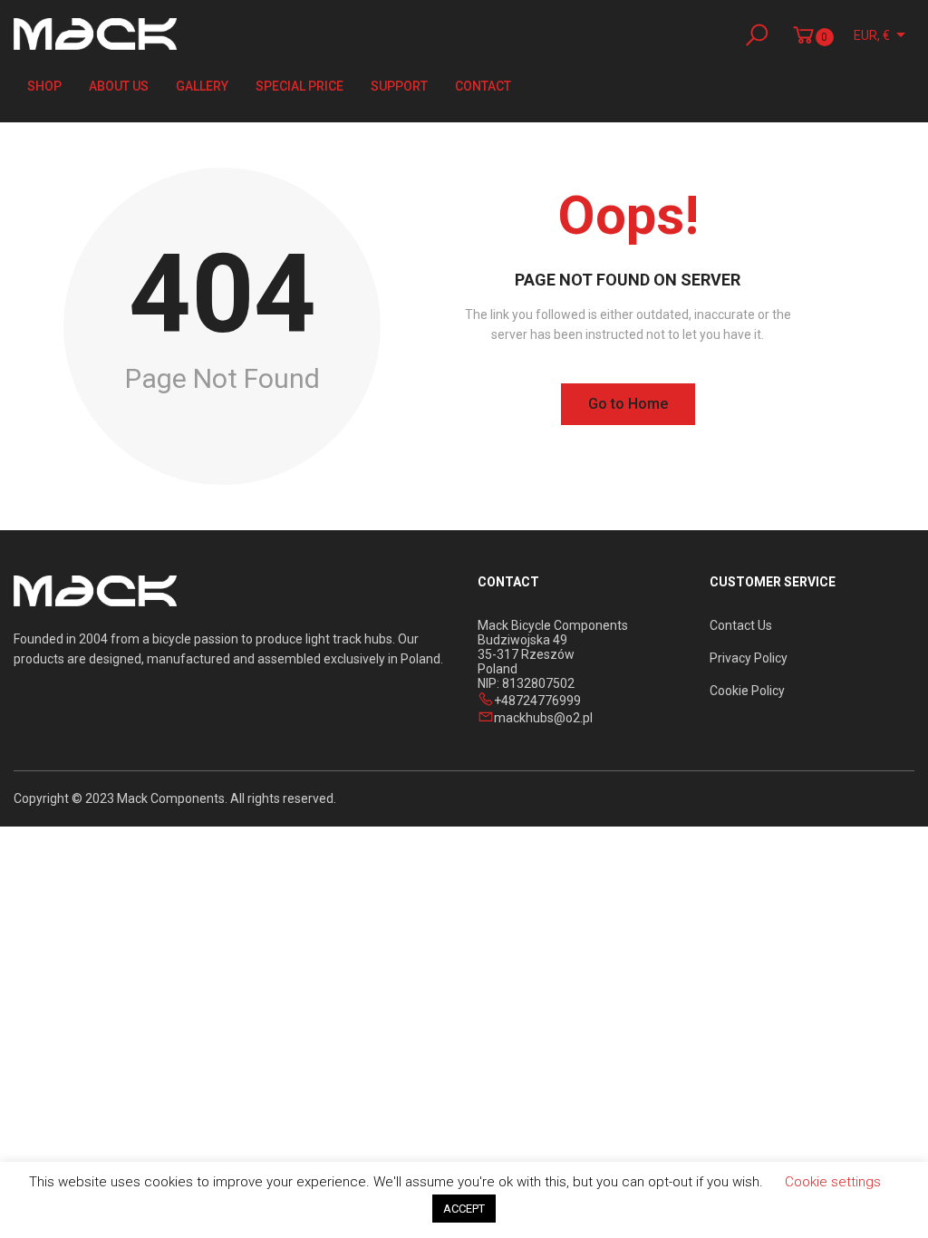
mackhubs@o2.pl (543, 718)
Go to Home (628, 403)
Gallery (202, 86)
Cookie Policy (747, 690)
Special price (299, 86)
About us (119, 86)
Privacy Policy (749, 658)
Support (399, 86)
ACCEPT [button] (464, 1208)
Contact (483, 86)
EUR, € (872, 35)
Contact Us (741, 625)
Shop (44, 86)
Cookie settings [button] (833, 1182)
